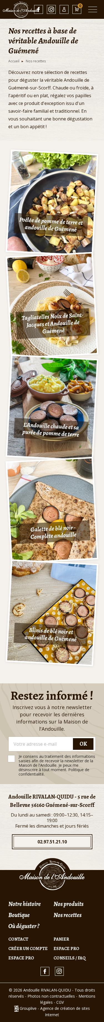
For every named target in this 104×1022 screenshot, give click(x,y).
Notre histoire (24, 904)
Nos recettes (68, 915)
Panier (61, 939)
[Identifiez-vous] (64, 9)
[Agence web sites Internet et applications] (16, 1008)
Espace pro (66, 949)
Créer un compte (28, 949)
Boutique (19, 915)
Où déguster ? (23, 926)
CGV (60, 1002)
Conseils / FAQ (70, 958)
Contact (18, 939)
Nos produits (68, 904)
